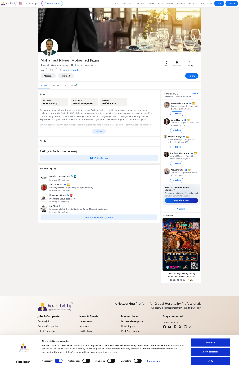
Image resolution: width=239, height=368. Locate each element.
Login (219, 3)
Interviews (181, 3)
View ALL (181, 209)
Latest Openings (46, 331)
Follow (192, 75)
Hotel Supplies (128, 326)
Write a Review (100, 158)
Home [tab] (44, 85)
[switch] (86, 361)
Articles (151, 3)
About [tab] (56, 85)
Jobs (116, 3)
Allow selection (210, 351)
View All (195, 94)
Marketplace (140, 3)
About (170, 273)
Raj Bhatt (53, 206)
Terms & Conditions (176, 276)
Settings (177, 273)
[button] (44, 177)
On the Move (86, 331)
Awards (170, 3)
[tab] (71, 85)
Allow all (210, 342)
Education (193, 3)
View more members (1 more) (99, 217)
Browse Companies (48, 326)
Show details (153, 361)
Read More (98, 131)
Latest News (86, 321)
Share (64, 75)
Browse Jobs (44, 321)
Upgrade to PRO (181, 200)
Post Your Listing (130, 331)
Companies (126, 3)
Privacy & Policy (188, 273)
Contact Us (190, 276)
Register (232, 3)
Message (48, 75)
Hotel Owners (206, 3)
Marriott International (59, 176)
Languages (33, 3)
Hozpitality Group (57, 195)
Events (161, 3)
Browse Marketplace (132, 321)
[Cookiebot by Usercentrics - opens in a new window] (23, 363)
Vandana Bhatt (56, 184)
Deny (210, 360)
